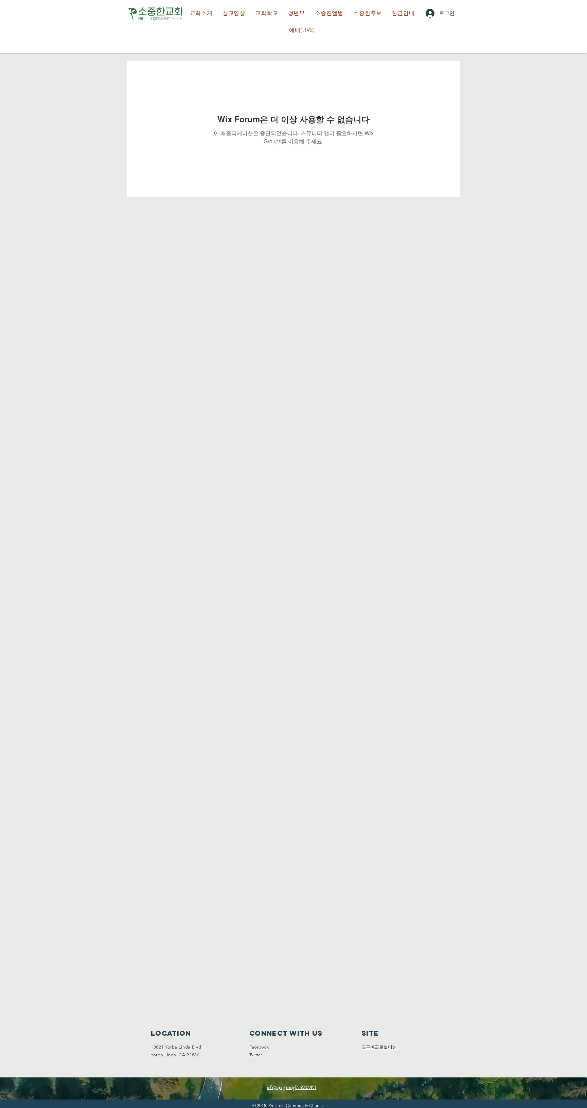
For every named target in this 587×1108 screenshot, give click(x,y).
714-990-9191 (306, 1087)
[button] (266, 13)
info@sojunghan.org (280, 1087)
